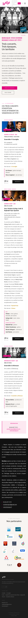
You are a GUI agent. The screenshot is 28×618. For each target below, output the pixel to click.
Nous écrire (8, 92)
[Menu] (25, 3)
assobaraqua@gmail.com (13, 429)
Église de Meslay (8, 362)
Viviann (13, 308)
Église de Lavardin (8, 205)
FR (19, 3)
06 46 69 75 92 (7, 502)
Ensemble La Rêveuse (17, 395)
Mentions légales (14, 615)
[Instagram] (6, 587)
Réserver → (18, 181)
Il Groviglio (14, 166)
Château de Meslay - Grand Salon (11, 136)
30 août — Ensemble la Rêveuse (8, 596)
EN (22, 3)
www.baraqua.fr (14, 430)
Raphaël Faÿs (14, 305)
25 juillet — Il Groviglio (6, 593)
